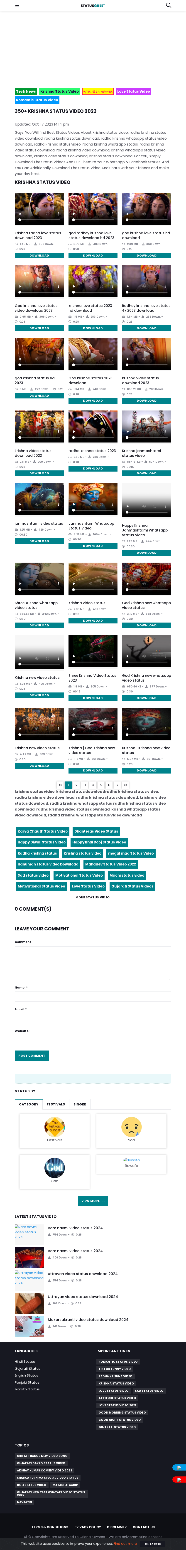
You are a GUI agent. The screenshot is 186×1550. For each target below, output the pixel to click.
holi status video (31, 1485)
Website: (22, 1031)
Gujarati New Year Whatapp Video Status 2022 (51, 1493)
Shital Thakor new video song (42, 1456)
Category (28, 1104)
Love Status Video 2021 (117, 1405)
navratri (24, 1502)
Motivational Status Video (79, 875)
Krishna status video (82, 853)
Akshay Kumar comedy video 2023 (44, 1470)
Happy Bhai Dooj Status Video (99, 842)
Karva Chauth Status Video (43, 831)
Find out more (125, 1543)
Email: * (21, 1009)
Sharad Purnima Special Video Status (47, 1478)
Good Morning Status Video (122, 1412)
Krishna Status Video (116, 1383)
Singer (79, 1104)
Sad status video (33, 875)
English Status (26, 1375)
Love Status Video (88, 886)
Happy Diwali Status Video (42, 842)
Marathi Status (27, 1389)
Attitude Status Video (117, 1398)
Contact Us (144, 1527)
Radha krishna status (37, 853)
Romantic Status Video (118, 1362)
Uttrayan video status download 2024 (83, 1296)
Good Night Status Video (120, 1420)
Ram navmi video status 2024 (75, 1228)
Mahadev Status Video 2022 (110, 864)
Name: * (21, 987)
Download (39, 255)
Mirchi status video (127, 875)
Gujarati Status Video (117, 1427)
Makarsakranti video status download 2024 (88, 1319)
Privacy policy (87, 1527)
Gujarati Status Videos (132, 886)
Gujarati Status (27, 1368)
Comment (23, 942)
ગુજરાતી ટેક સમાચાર (98, 91)
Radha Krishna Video (115, 1376)
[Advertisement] (93, 47)
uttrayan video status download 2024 (83, 1273)
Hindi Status (25, 1361)
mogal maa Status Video (131, 853)
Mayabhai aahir (65, 1485)
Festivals (56, 1104)
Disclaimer (117, 1527)
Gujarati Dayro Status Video (41, 1463)
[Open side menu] (17, 5)
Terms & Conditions (50, 1527)
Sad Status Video (149, 1391)
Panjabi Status (27, 1382)
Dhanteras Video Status (96, 831)
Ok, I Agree (153, 1544)
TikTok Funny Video (115, 1369)
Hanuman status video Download (48, 864)
